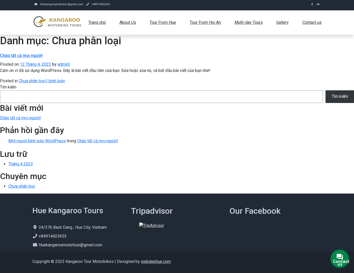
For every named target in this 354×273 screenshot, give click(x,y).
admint (64, 64)
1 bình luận (55, 80)
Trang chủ (97, 22)
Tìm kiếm (8, 87)
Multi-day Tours (249, 22)
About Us (127, 22)
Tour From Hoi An (205, 22)
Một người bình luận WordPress (37, 140)
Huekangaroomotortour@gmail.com (61, 4)
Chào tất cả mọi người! (21, 55)
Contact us (312, 22)
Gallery (282, 22)
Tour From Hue (163, 22)
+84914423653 (100, 4)
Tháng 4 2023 (20, 163)
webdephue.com (156, 261)
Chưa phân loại (32, 80)
